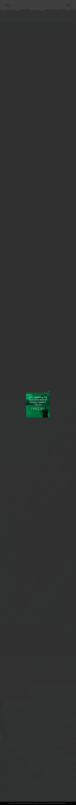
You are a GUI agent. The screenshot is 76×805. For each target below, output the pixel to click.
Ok (67, 803)
